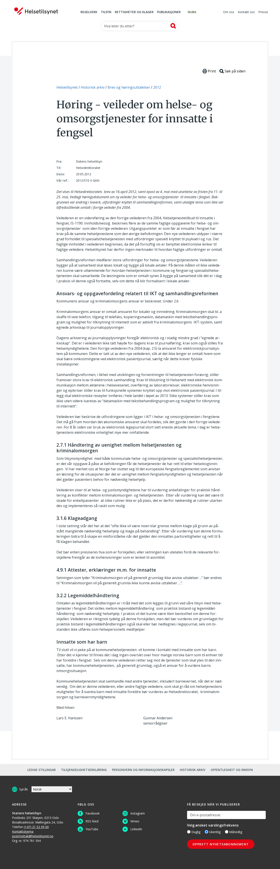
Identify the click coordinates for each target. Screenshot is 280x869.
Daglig (195, 832)
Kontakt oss (246, 12)
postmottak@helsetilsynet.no (32, 836)
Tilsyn (106, 12)
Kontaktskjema (22, 831)
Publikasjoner (169, 12)
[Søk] (173, 26)
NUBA (192, 12)
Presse (263, 12)
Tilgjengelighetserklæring (84, 770)
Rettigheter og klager (134, 12)
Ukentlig (214, 832)
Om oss (228, 12)
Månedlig (235, 832)
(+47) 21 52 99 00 (36, 827)
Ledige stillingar (41, 770)
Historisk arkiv (192, 770)
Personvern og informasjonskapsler (143, 770)
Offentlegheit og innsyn (232, 770)
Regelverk (88, 12)
